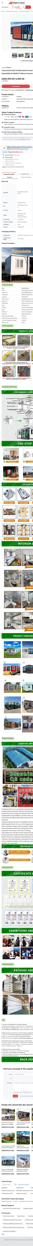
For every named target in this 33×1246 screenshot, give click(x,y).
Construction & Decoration (11, 11)
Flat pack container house (8, 1190)
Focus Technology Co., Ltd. (20, 1239)
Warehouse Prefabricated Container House (13, 1227)
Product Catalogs (24, 1184)
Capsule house (19, 1187)
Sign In (4, 167)
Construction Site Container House (11, 1208)
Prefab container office (7, 1193)
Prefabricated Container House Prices (12, 1220)
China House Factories (8, 1216)
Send (15, 1096)
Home (3, 11)
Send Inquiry (15, 86)
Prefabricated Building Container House (13, 1223)
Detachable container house (23, 1190)
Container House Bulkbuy (9, 1231)
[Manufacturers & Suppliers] (16, 2)
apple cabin (4, 1187)
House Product (21, 1216)
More (3, 1234)
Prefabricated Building (24, 11)
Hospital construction (21, 1193)
